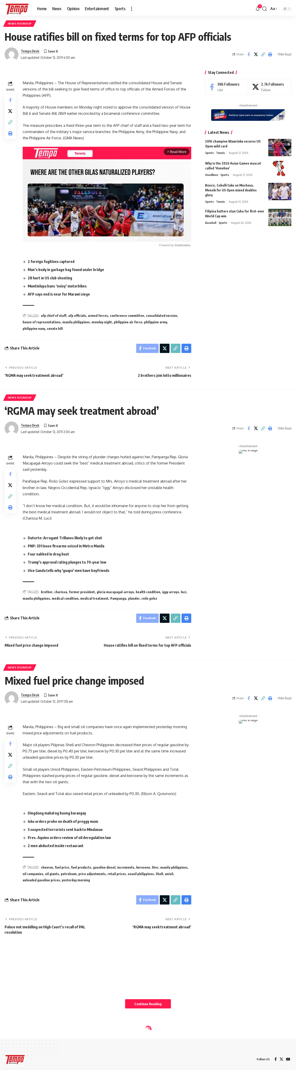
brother (46, 592)
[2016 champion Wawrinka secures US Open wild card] (279, 147)
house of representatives (42, 322)
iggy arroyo (170, 592)
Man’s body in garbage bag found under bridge (66, 269)
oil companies (33, 874)
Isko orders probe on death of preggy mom (63, 821)
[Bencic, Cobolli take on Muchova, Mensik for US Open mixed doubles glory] (279, 191)
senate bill (55, 329)
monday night (102, 322)
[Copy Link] (263, 54)
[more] (131, 9)
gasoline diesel (104, 867)
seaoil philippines (141, 874)
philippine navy (34, 329)
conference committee (127, 316)
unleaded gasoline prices (41, 880)
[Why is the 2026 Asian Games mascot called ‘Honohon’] (279, 169)
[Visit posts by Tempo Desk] (11, 54)
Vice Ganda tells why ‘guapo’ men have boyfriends (68, 570)
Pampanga (118, 598)
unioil (169, 874)
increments (125, 867)
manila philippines (76, 322)
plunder (134, 598)
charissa (60, 592)
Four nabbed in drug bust (48, 554)
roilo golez (149, 598)
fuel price (62, 867)
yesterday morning (76, 880)
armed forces (98, 316)
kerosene (143, 867)
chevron (47, 867)
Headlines (211, 175)
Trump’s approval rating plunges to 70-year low (67, 562)
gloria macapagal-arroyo (115, 592)
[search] (264, 9)
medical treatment (94, 598)
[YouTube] (288, 1059)
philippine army (155, 322)
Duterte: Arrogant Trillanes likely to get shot (65, 538)
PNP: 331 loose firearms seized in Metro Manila (66, 546)
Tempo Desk (30, 51)
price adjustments (92, 874)
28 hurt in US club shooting (50, 278)
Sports (209, 153)
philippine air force (128, 322)
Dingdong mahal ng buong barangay (57, 813)
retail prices (117, 874)
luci (183, 592)
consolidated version (161, 316)
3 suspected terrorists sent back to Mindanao (65, 829)
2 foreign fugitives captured (51, 261)
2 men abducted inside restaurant (55, 845)
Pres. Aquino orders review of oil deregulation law (69, 837)
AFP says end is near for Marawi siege (59, 294)
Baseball (210, 223)
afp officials (77, 316)
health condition (148, 592)
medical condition (65, 598)
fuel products (81, 867)
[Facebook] (226, 87)
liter (155, 867)
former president (82, 592)
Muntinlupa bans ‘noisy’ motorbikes (57, 286)
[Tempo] (17, 9)
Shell (159, 874)
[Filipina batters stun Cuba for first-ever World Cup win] (279, 217)
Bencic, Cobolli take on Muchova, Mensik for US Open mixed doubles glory (231, 190)
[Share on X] (256, 54)
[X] (270, 87)
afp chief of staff (53, 316)
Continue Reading (148, 1004)
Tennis (220, 153)
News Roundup (20, 23)
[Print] (270, 54)
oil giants (52, 874)
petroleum (69, 874)
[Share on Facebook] (248, 54)
